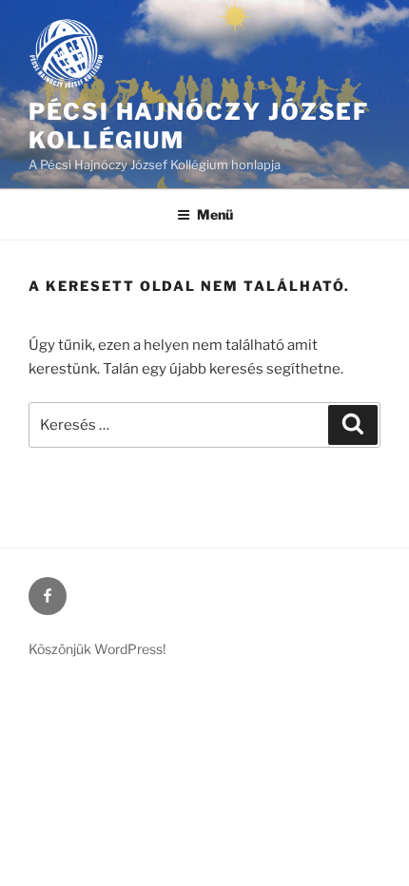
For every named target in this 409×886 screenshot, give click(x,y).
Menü (215, 214)
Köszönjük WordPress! (97, 649)
